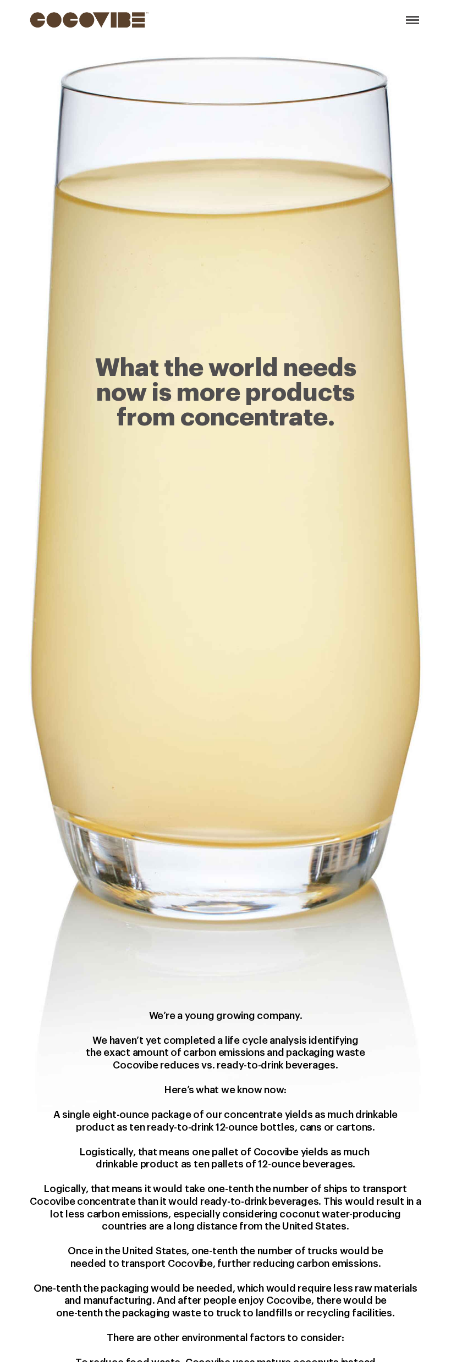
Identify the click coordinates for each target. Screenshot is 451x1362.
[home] (89, 19)
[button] (410, 20)
